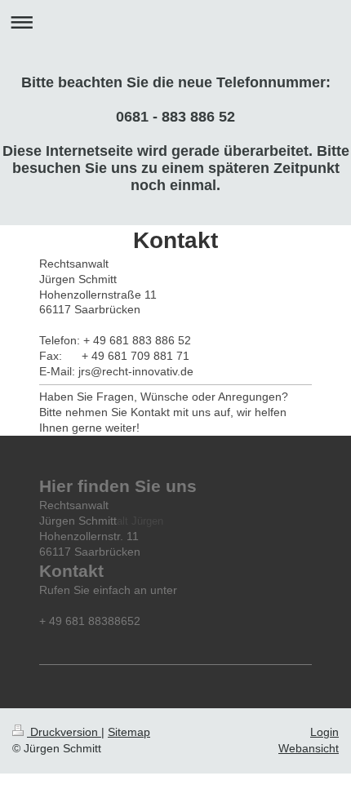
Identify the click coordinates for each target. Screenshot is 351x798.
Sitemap (129, 731)
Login (324, 731)
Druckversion (64, 731)
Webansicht (308, 748)
